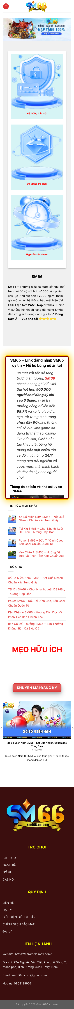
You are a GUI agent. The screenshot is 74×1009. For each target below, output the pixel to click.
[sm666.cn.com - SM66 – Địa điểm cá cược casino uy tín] (37, 6)
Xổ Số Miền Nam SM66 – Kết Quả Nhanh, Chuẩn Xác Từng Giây (41, 518)
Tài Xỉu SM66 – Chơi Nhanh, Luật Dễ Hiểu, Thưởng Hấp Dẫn (41, 530)
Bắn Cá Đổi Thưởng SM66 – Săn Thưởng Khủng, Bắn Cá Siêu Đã (35, 626)
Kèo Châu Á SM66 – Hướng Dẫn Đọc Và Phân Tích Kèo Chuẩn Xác (41, 554)
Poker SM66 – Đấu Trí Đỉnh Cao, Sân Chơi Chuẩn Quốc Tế (41, 542)
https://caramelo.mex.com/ (33, 954)
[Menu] (6, 6)
